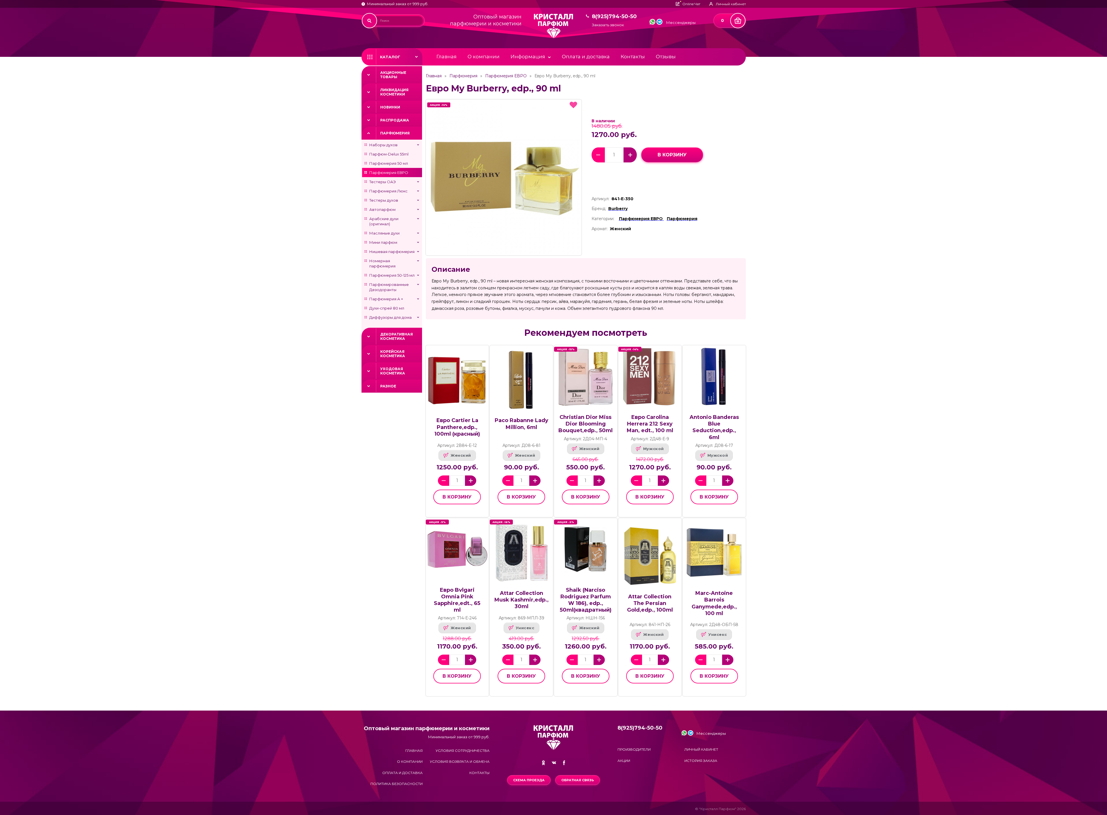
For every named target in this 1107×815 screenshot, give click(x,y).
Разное (388, 386)
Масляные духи (384, 233)
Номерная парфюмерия (382, 263)
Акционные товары (393, 74)
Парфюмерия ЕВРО (388, 172)
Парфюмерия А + (386, 299)
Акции (623, 760)
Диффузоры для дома (390, 317)
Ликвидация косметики (394, 92)
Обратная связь (577, 780)
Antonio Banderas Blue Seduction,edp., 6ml (714, 427)
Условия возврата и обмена (460, 761)
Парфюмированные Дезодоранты (389, 287)
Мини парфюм (383, 242)
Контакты (633, 56)
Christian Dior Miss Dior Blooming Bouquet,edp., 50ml (585, 424)
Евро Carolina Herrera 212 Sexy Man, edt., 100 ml (650, 424)
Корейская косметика (392, 353)
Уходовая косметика (392, 371)
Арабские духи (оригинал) (383, 221)
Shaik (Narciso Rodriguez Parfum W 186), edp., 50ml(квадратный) (585, 600)
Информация (528, 56)
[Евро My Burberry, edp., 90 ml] (503, 177)
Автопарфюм (382, 209)
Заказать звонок (608, 25)
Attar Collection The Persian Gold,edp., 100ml (650, 603)
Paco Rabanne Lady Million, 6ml (521, 423)
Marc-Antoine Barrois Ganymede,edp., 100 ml (714, 603)
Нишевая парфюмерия (392, 251)
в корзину (672, 155)
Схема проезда (529, 780)
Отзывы (666, 56)
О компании (484, 56)
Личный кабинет (701, 749)
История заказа (700, 760)
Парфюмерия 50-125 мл (392, 275)
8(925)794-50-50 (614, 17)
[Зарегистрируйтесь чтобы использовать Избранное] (573, 105)
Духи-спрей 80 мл (386, 308)
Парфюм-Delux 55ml (388, 154)
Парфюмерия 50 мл (388, 163)
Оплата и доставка (586, 56)
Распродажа (394, 120)
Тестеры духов (383, 200)
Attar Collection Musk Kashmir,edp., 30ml (521, 600)
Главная (446, 56)
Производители (634, 749)
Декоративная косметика (396, 336)
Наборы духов (383, 145)
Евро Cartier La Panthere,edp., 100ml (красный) (457, 427)
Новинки (390, 107)
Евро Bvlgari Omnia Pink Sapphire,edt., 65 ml (457, 600)
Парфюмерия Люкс (388, 191)
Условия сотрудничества (463, 750)
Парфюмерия (395, 133)
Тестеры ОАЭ (382, 181)
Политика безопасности (396, 784)
